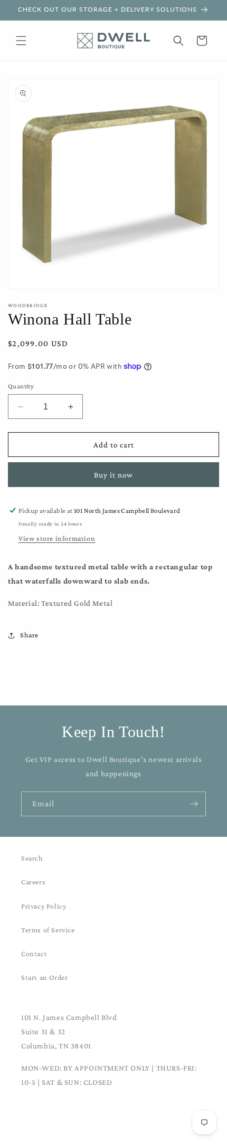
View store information (56, 538)
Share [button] (29, 635)
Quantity (21, 386)
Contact (34, 953)
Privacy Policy (43, 906)
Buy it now (113, 475)
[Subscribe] (193, 803)
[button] (21, 40)
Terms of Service (48, 929)
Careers (33, 881)
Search (32, 858)
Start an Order (44, 977)
